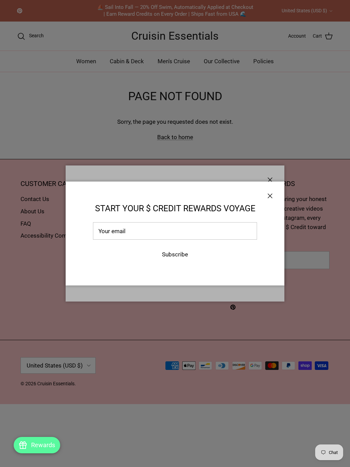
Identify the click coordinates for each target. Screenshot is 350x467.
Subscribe (175, 254)
